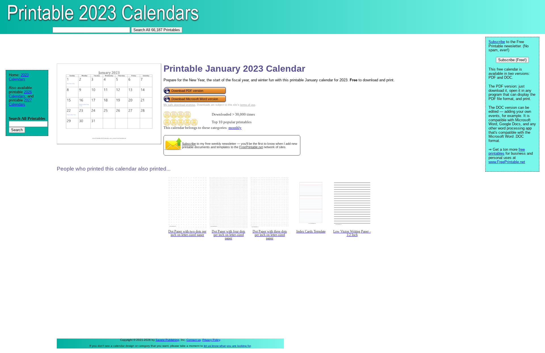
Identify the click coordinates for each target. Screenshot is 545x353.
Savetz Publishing (167, 339)
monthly (235, 128)
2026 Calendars (20, 94)
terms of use (247, 104)
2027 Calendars (20, 102)
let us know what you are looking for (227, 345)
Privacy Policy (211, 339)
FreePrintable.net (251, 147)
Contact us (193, 339)
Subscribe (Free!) (512, 60)
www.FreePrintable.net (507, 162)
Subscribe (189, 143)
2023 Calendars (19, 77)
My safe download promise (179, 104)
